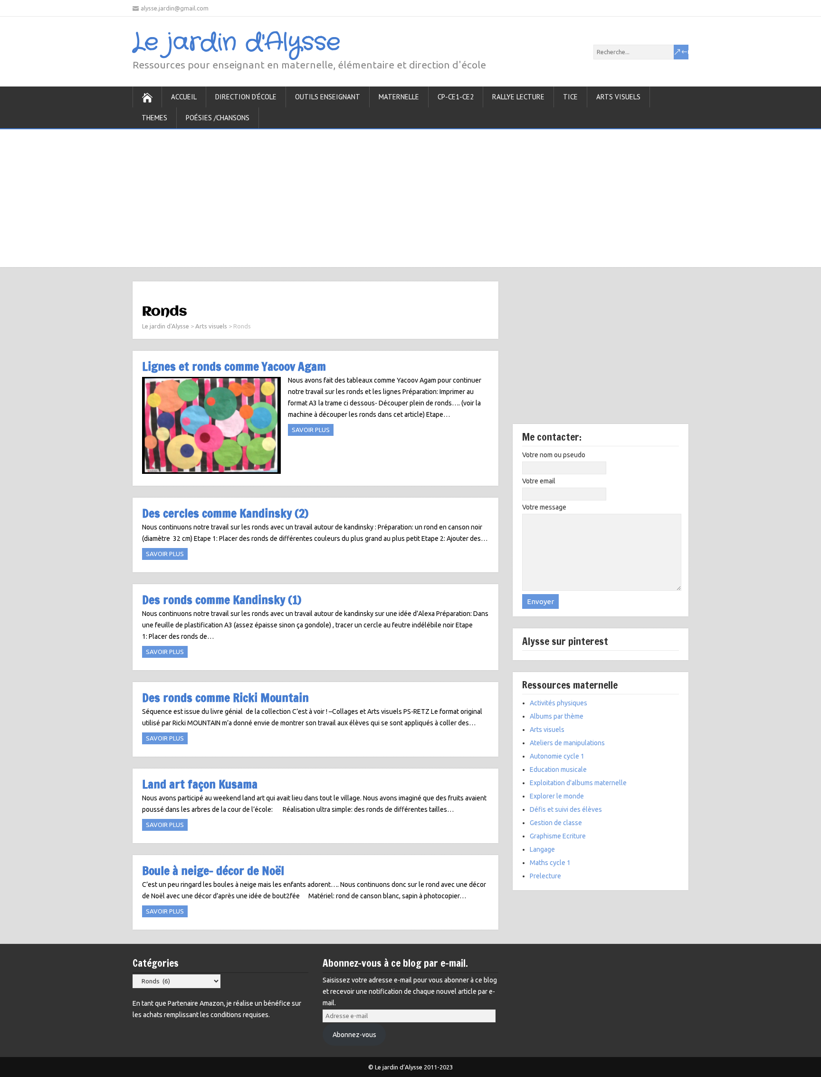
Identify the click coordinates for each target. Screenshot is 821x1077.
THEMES (154, 117)
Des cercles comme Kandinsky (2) (225, 513)
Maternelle (399, 96)
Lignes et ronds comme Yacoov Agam (234, 366)
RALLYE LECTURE (518, 96)
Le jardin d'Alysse (236, 43)
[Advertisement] (410, 195)
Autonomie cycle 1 (557, 756)
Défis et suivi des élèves (566, 809)
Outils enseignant (327, 96)
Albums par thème (556, 716)
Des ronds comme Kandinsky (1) (221, 599)
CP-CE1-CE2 (456, 96)
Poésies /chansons (217, 117)
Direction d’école (246, 96)
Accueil (184, 96)
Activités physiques (558, 703)
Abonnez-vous (354, 1035)
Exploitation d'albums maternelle (578, 783)
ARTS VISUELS (618, 96)
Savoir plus (311, 429)
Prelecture (545, 876)
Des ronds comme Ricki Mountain (225, 697)
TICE (570, 96)
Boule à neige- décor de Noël (213, 870)
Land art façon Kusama (200, 784)
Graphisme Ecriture (558, 836)
